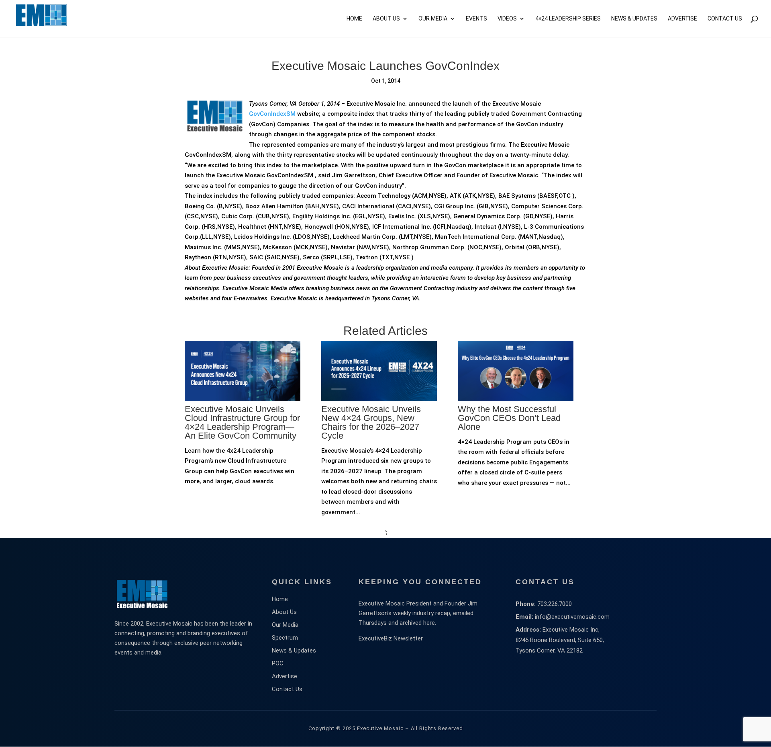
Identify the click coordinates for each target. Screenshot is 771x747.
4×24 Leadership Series (568, 19)
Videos (507, 19)
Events (476, 19)
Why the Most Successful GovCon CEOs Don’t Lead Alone (509, 418)
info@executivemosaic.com (572, 616)
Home (354, 19)
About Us (386, 19)
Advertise (284, 676)
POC (278, 663)
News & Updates (634, 19)
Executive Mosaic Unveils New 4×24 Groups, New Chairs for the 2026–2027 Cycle (371, 422)
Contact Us (725, 19)
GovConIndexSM (272, 113)
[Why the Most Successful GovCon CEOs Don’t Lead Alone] (515, 428)
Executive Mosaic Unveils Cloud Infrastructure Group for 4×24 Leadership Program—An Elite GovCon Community (242, 422)
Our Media (432, 19)
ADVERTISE (682, 19)
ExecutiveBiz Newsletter (391, 638)
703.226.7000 (554, 603)
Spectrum (285, 637)
